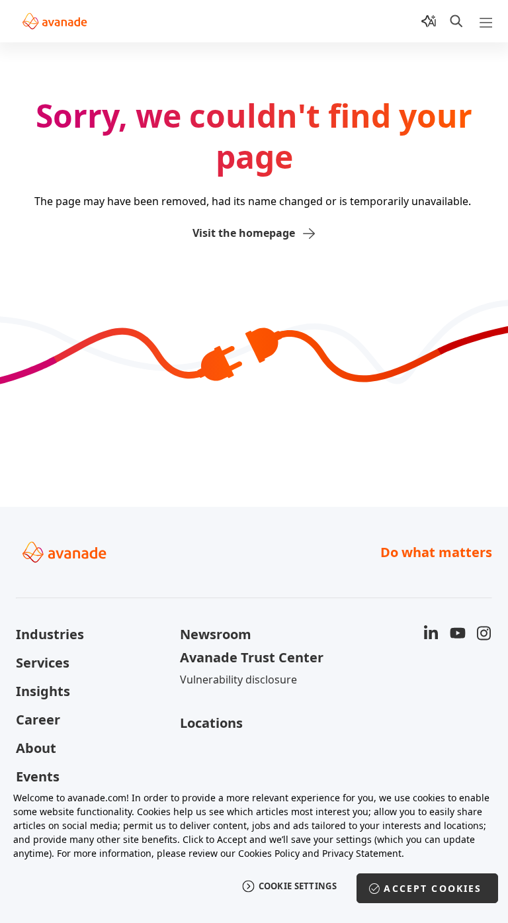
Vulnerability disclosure (238, 679)
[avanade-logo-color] (54, 21)
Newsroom (215, 634)
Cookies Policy (269, 853)
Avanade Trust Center (251, 657)
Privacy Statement (362, 853)
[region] (254, 849)
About (36, 748)
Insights (43, 691)
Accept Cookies (433, 888)
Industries (50, 634)
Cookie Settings (298, 886)
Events (38, 776)
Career (38, 719)
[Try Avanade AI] (429, 21)
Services (42, 663)
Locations (211, 723)
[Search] (456, 21)
